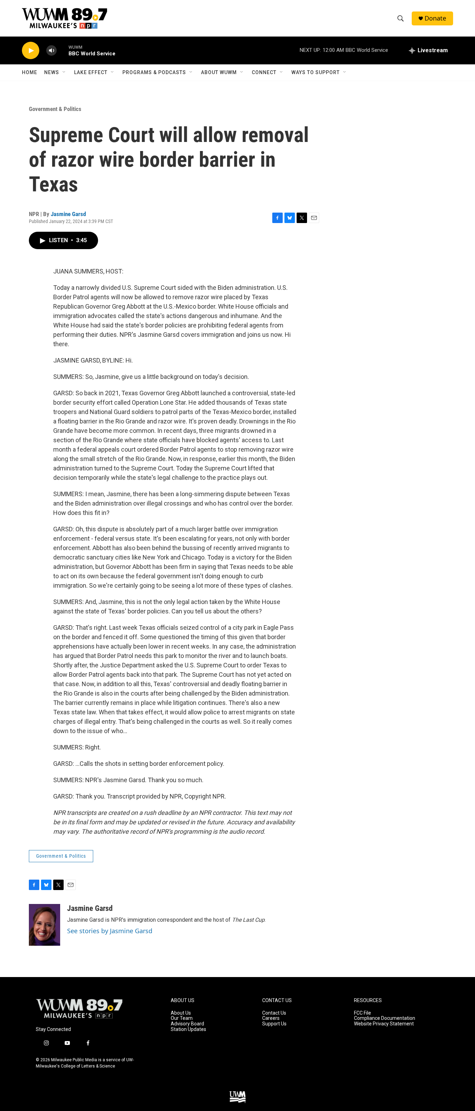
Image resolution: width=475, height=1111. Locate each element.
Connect (264, 72)
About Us (181, 1013)
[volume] (51, 50)
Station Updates (188, 1029)
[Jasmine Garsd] (44, 925)
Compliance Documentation (384, 1018)
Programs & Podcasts (154, 72)
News (51, 72)
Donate (435, 18)
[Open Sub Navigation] (64, 72)
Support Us (274, 1023)
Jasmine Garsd (68, 214)
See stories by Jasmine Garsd (109, 931)
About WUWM (219, 72)
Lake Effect (90, 72)
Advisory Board (187, 1023)
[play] (30, 51)
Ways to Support (315, 72)
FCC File (362, 1013)
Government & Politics (55, 108)
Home (29, 72)
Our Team (182, 1018)
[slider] (63, 50)
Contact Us (274, 1013)
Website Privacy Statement (384, 1023)
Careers (271, 1018)
